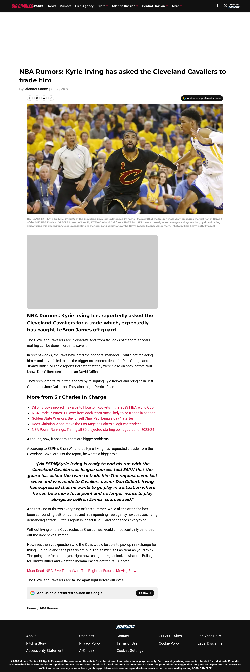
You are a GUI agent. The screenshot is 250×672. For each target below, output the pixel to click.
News (52, 6)
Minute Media (28, 661)
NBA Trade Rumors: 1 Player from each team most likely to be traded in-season (93, 413)
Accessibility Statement (44, 650)
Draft (101, 6)
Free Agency (84, 6)
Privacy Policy (90, 643)
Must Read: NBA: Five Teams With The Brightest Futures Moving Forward (84, 571)
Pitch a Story (36, 643)
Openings (86, 636)
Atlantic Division (123, 6)
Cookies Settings (130, 650)
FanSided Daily (209, 636)
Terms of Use (127, 643)
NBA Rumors (49, 608)
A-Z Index (86, 650)
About (31, 636)
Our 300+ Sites (170, 636)
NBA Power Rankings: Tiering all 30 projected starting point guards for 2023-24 (93, 429)
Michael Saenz (36, 89)
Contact (123, 636)
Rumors (65, 6)
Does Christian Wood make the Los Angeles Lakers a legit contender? (86, 424)
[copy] (51, 98)
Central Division (153, 6)
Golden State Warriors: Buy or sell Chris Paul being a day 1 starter (82, 418)
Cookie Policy (169, 643)
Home (31, 608)
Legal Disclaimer (211, 643)
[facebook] (217, 5)
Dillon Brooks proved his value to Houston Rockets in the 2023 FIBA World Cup (93, 407)
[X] (225, 5)
